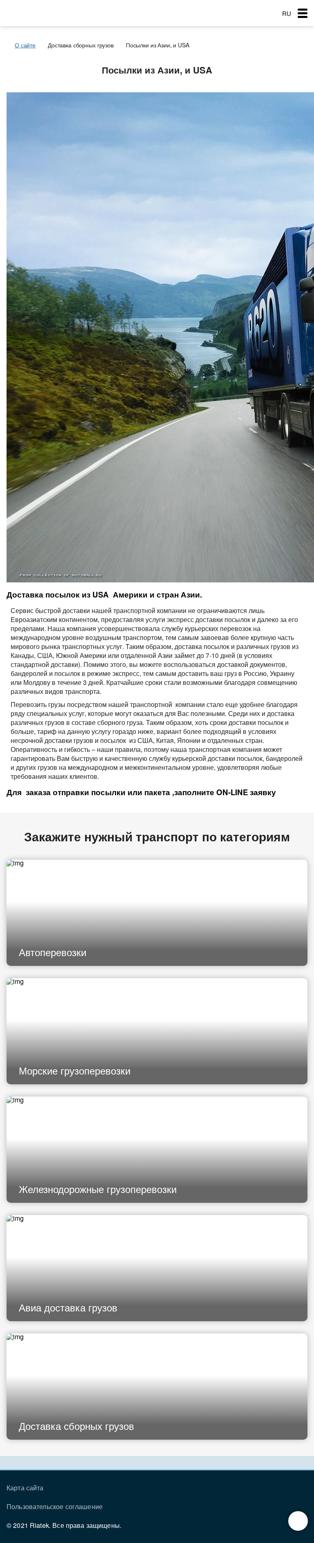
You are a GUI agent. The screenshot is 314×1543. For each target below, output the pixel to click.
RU (286, 13)
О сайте (25, 45)
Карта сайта (25, 1487)
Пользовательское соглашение (55, 1506)
